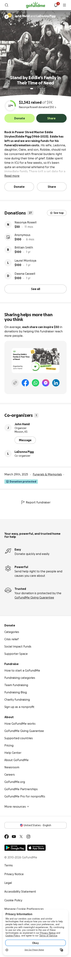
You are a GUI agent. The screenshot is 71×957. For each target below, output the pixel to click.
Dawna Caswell (25, 273)
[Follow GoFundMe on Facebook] (6, 836)
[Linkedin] (56, 383)
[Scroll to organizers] (9, 15)
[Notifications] (55, 5)
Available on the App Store (36, 848)
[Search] (6, 5)
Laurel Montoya (25, 260)
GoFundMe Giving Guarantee (34, 597)
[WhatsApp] (35, 383)
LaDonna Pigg (24, 451)
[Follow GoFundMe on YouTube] (13, 836)
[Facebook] (25, 383)
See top (59, 212)
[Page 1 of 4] (31, 88)
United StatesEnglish (37, 825)
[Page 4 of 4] (40, 88)
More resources (15, 806)
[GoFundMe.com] (35, 5)
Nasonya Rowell (25, 222)
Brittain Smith (24, 247)
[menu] (64, 5)
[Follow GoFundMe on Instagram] (28, 836)
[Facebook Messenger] (45, 383)
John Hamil (22, 424)
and (35, 16)
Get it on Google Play (15, 848)
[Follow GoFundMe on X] (21, 836)
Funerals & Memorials (47, 474)
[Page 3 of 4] (37, 88)
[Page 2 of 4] (35, 88)
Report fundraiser (38, 502)
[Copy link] (15, 383)
